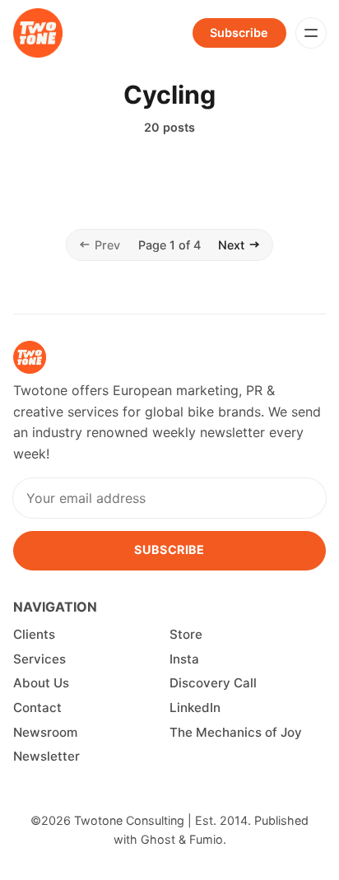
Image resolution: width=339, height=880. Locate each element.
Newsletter (46, 756)
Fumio (206, 839)
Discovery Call (213, 683)
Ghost (158, 839)
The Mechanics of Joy (236, 732)
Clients (34, 634)
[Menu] (311, 33)
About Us (41, 683)
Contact (37, 707)
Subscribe (239, 33)
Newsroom (45, 732)
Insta (184, 659)
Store (186, 634)
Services (39, 659)
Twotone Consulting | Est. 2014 (161, 820)
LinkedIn (195, 707)
